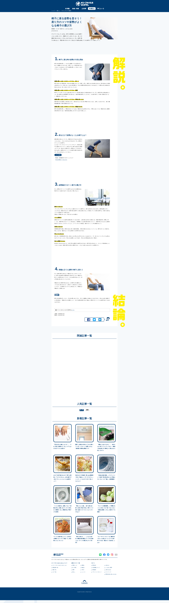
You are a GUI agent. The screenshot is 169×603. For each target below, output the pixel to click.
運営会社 (94, 565)
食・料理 (74, 567)
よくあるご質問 (108, 567)
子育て (83, 569)
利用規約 (94, 569)
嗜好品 (83, 567)
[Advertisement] (72, 368)
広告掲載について (96, 567)
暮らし (73, 572)
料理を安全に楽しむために (111, 574)
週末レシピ (74, 565)
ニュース (83, 572)
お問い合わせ (108, 569)
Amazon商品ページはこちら (61, 159)
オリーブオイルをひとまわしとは (59, 565)
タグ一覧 (54, 572)
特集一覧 (54, 569)
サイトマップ (108, 572)
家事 (73, 569)
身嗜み (83, 565)
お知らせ (107, 565)
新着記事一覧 (55, 567)
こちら (73, 309)
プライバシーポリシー (97, 572)
